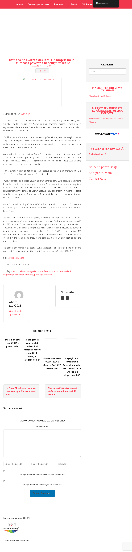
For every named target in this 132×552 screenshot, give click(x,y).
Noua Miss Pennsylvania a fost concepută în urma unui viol (21, 391)
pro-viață (38, 274)
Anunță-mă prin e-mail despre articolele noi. (42, 484)
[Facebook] (67, 298)
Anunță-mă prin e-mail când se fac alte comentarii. (42, 474)
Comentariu (42, 426)
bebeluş (22, 271)
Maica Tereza (44, 271)
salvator (48, 274)
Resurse (58, 4)
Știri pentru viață (16, 257)
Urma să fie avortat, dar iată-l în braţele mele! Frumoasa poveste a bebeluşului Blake (42, 61)
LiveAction (25, 113)
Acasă (19, 4)
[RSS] (62, 298)
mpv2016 (49, 66)
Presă (74, 4)
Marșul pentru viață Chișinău (107, 89)
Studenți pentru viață (107, 148)
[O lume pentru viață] (11, 537)
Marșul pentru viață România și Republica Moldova (107, 111)
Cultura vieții (97, 178)
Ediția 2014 (42, 70)
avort (15, 271)
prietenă (29, 274)
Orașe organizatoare (38, 4)
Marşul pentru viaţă (61, 271)
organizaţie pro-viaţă (13, 274)
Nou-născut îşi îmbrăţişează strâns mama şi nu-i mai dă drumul (62, 391)
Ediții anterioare (90, 4)
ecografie (31, 271)
